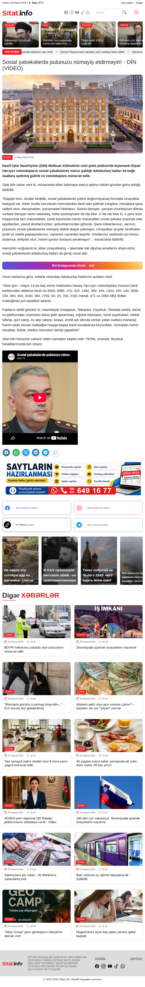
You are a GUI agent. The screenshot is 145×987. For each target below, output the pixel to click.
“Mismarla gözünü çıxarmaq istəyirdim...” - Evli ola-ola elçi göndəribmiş (34, 706)
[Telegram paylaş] (45, 452)
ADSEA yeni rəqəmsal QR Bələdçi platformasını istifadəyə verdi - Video (30, 820)
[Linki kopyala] (55, 452)
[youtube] (77, 13)
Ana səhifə (127, 3)
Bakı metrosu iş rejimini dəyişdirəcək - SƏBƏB (103, 877)
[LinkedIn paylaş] (36, 452)
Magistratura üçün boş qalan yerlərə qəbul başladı (106, 934)
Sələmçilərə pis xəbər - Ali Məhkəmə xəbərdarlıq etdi (30, 877)
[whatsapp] (88, 13)
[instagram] (71, 13)
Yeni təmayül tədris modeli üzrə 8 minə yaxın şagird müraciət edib (36, 763)
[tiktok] (82, 13)
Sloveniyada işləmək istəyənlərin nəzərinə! (106, 647)
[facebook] (66, 13)
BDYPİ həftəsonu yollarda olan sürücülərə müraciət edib (33, 649)
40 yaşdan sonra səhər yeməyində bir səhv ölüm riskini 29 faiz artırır (106, 763)
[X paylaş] (26, 452)
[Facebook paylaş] (6, 452)
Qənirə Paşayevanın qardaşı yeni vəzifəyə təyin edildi (59, 52)
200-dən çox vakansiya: (108, 820)
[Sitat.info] (17, 12)
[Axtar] (124, 12)
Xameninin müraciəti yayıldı (116, 52)
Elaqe (140, 3)
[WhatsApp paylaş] (16, 452)
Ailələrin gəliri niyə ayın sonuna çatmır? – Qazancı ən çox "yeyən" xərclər (105, 706)
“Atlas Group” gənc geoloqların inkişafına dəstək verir (33, 934)
